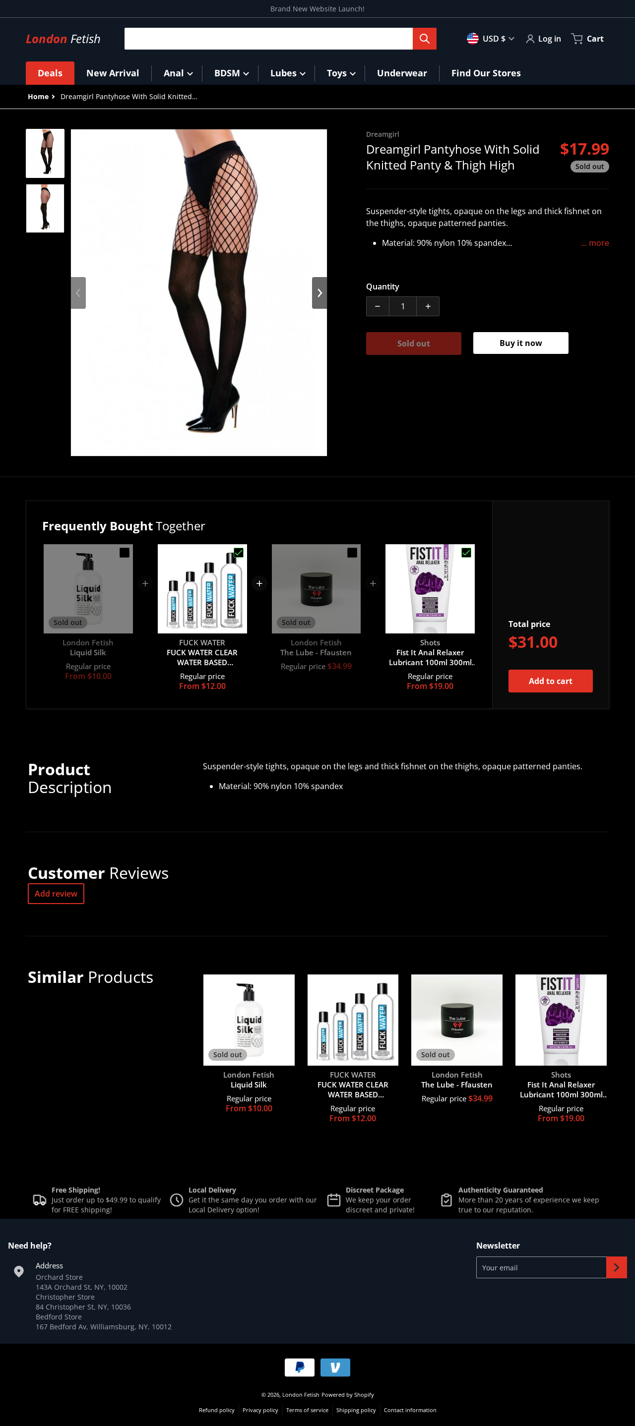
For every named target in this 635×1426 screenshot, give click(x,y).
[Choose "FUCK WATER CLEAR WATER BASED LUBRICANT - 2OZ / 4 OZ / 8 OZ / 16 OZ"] (239, 553)
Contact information (410, 1410)
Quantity (382, 286)
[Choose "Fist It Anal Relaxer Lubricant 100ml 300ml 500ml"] (466, 553)
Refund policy (217, 1410)
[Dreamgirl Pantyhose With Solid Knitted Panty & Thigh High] (45, 153)
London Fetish (300, 1394)
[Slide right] (319, 293)
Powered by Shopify (347, 1394)
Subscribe (616, 1267)
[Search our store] (425, 39)
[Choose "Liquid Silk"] (124, 553)
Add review (56, 893)
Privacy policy (260, 1410)
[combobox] (277, 39)
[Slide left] (78, 293)
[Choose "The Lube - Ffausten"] (352, 553)
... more (595, 242)
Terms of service (307, 1410)
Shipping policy (356, 1410)
